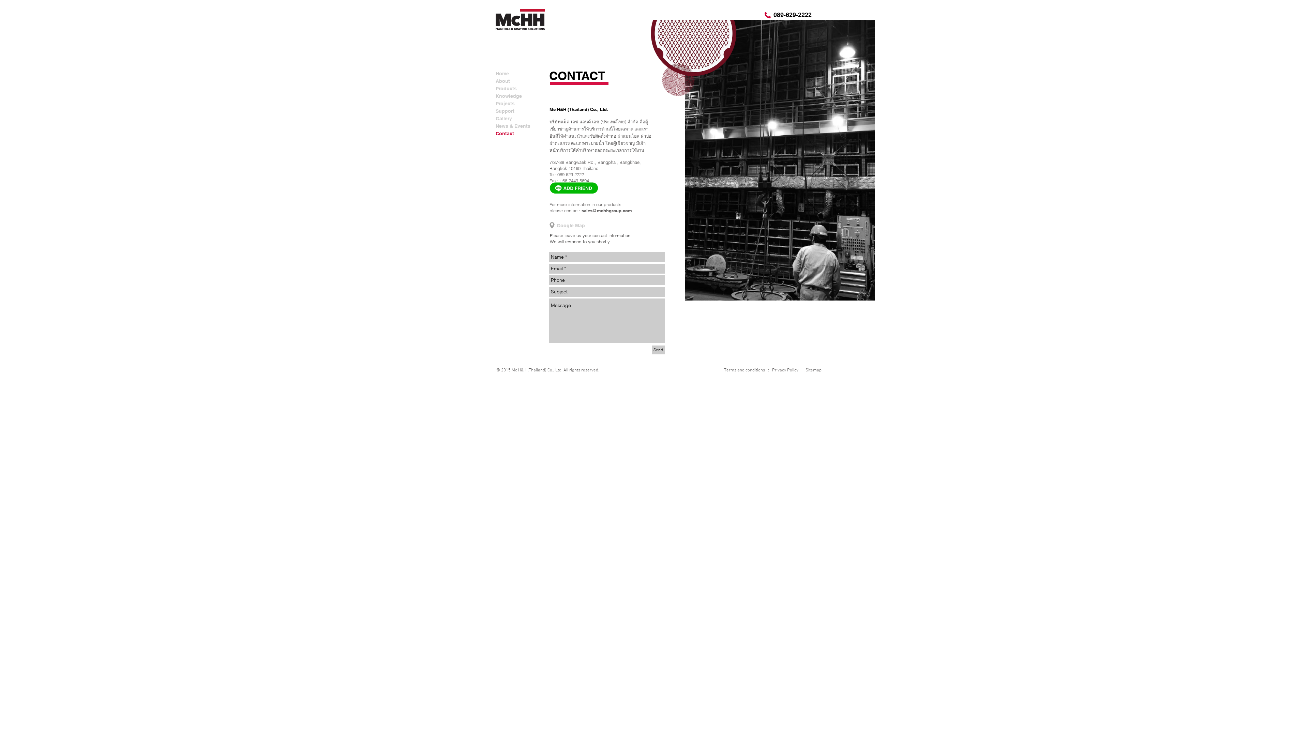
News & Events (513, 126)
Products (506, 88)
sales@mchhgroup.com (607, 210)
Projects (505, 103)
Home (502, 73)
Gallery (504, 118)
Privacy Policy (785, 370)
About (503, 81)
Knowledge (509, 96)
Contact (505, 133)
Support (505, 111)
